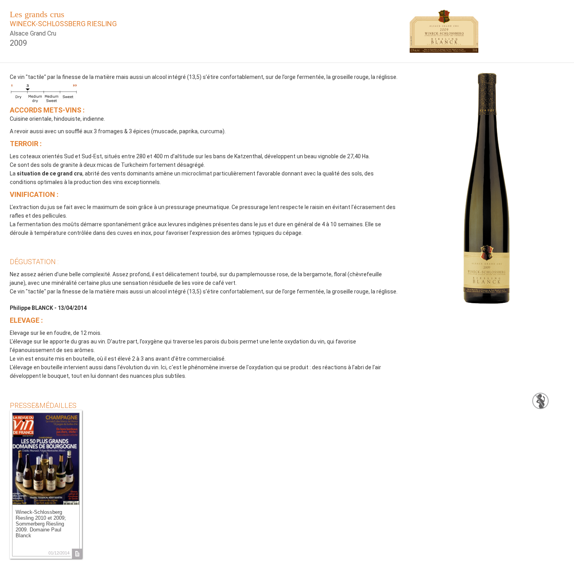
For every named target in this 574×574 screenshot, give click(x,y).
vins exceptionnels (136, 182)
